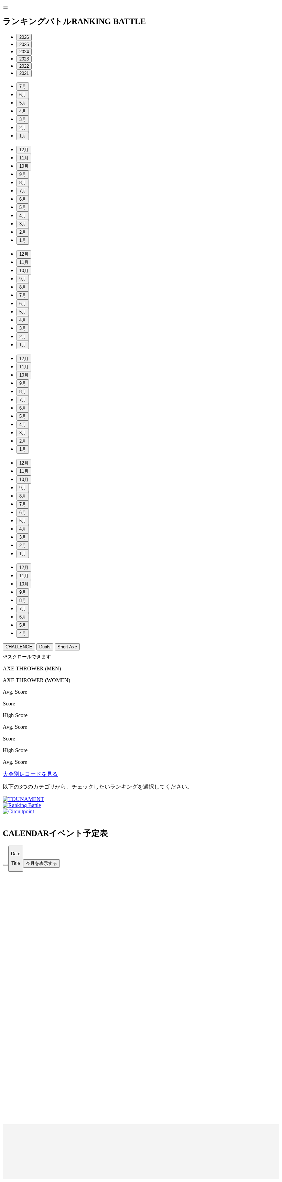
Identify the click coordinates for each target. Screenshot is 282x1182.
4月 (22, 111)
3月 (22, 119)
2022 (24, 66)
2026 (24, 37)
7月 (22, 86)
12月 (24, 149)
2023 (24, 59)
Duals (45, 646)
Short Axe (67, 646)
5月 (22, 102)
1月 (22, 135)
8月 (22, 182)
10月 (24, 166)
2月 (22, 127)
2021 (24, 73)
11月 (24, 157)
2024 (24, 51)
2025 (24, 44)
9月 (22, 174)
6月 (22, 94)
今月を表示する (41, 863)
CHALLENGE (19, 646)
